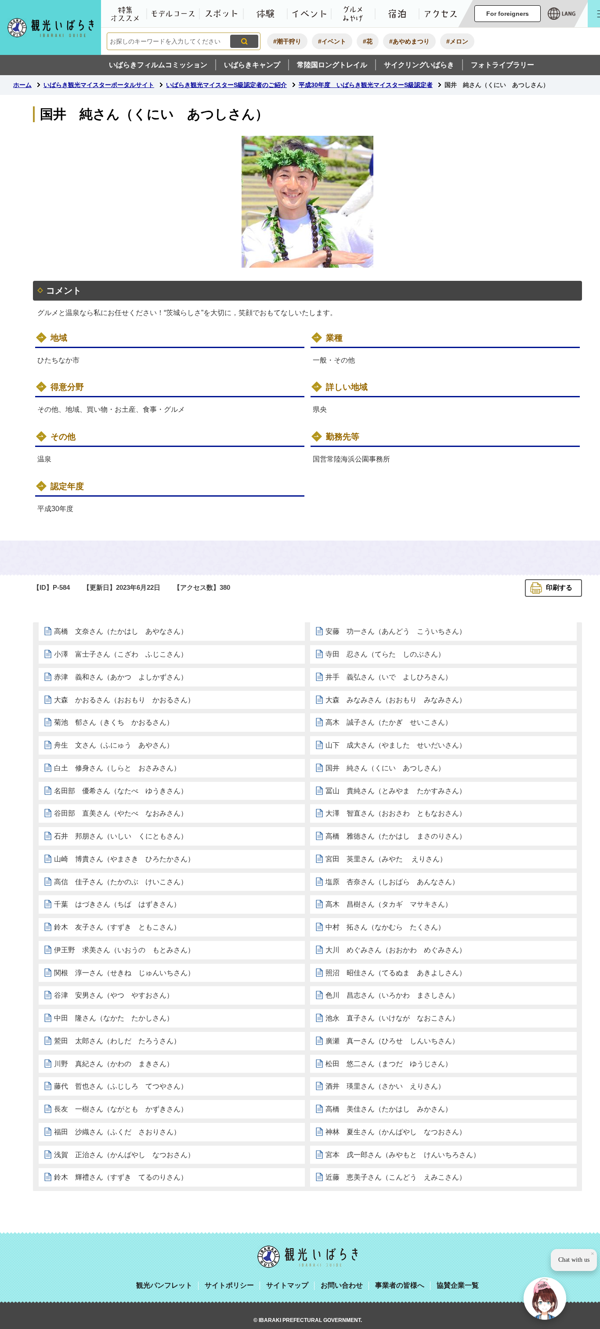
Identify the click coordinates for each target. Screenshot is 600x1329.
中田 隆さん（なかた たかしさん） (113, 1018)
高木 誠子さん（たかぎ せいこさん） (388, 722)
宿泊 (397, 13)
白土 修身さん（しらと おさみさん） (117, 768)
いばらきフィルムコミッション (158, 65)
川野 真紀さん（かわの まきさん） (113, 1064)
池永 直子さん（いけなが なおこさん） (392, 1018)
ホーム (22, 84)
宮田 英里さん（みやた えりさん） (386, 859)
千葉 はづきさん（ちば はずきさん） (117, 904)
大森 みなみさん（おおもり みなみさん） (395, 700)
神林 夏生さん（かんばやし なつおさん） (395, 1132)
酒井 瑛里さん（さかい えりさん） (385, 1086)
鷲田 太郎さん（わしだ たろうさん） (117, 1041)
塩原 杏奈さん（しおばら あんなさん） (392, 882)
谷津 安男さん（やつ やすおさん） (113, 995)
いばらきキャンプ (252, 65)
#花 (367, 41)
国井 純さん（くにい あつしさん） (385, 768)
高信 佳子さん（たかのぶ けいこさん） (121, 882)
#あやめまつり (409, 41)
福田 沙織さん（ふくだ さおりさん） (117, 1132)
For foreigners (507, 13)
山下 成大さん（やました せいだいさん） (395, 745)
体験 (265, 13)
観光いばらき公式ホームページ (50, 27)
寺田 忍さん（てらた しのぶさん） (385, 654)
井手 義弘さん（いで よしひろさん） (388, 677)
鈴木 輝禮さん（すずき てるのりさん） (121, 1177)
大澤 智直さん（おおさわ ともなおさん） (395, 813)
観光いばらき (307, 1256)
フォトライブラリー (502, 65)
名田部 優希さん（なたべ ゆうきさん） (121, 791)
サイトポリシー (229, 1285)
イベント (309, 13)
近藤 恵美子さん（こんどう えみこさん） (395, 1177)
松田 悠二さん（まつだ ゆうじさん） (388, 1064)
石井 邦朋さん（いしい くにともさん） (121, 836)
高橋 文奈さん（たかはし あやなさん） (121, 631)
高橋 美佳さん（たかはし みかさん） (388, 1109)
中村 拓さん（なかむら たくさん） (385, 927)
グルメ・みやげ (353, 13)
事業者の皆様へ (399, 1285)
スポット (221, 13)
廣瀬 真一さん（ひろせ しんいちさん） (392, 1041)
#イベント (332, 41)
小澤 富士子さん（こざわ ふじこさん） (121, 654)
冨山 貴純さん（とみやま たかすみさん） (395, 791)
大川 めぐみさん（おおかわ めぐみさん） (395, 950)
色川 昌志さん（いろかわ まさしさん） (392, 995)
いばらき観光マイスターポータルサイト (98, 84)
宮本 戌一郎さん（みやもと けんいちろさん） (402, 1154)
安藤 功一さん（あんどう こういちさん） (395, 631)
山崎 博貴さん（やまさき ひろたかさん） (124, 859)
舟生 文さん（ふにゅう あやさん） (113, 745)
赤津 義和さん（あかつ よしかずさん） (121, 677)
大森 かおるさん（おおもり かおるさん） (124, 700)
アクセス (441, 13)
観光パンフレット (164, 1285)
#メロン (457, 41)
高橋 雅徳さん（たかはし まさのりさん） (395, 836)
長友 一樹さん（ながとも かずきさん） (121, 1109)
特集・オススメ (124, 13)
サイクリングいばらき (419, 65)
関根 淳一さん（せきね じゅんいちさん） (124, 973)
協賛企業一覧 (458, 1285)
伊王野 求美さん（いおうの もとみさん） (124, 950)
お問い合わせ (342, 1285)
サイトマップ (287, 1285)
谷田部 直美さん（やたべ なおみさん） (121, 813)
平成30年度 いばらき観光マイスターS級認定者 (366, 84)
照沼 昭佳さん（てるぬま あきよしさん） (395, 973)
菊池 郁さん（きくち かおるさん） (113, 722)
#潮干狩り (287, 41)
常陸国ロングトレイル (332, 65)
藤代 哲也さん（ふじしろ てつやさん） (121, 1086)
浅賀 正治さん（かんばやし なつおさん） (124, 1154)
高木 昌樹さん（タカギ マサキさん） (388, 904)
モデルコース (173, 13)
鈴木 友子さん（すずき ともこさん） (117, 927)
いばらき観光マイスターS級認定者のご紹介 (226, 84)
